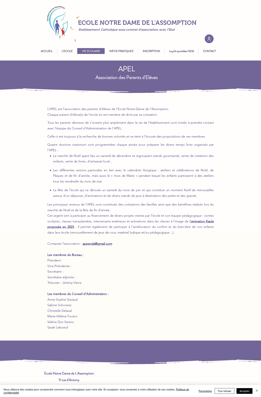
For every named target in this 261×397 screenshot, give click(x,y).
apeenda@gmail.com (97, 244)
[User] (209, 38)
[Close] (257, 391)
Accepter (244, 391)
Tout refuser (224, 391)
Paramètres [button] (205, 391)
